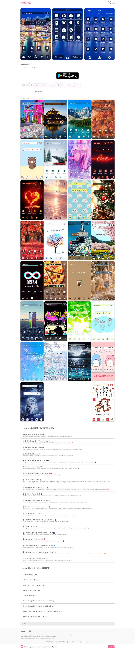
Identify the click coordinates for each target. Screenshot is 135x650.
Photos (77, 85)
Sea (34, 85)
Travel (46, 85)
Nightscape (25, 85)
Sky (40, 85)
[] (112, 624)
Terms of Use (72, 641)
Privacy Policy (80, 641)
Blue (62, 85)
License (87, 641)
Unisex (69, 85)
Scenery (54, 85)
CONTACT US (49, 641)
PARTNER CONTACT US (60, 641)
